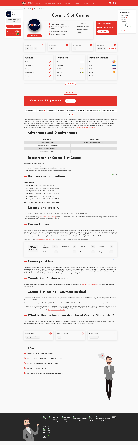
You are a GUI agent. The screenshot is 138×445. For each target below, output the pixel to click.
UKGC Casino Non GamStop (47, 217)
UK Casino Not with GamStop (86, 127)
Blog (93, 3)
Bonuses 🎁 (41, 110)
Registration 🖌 (30, 110)
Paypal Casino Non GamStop (56, 310)
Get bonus (14, 26)
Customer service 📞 (109, 110)
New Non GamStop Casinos (90, 284)
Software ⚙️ (71, 110)
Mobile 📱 (81, 110)
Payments (68, 3)
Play (112, 48)
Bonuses (85, 3)
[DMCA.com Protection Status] (114, 417)
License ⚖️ (51, 110)
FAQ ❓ (70, 114)
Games (77, 3)
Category (38, 3)
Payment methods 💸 (93, 110)
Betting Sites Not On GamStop (45, 239)
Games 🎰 (61, 110)
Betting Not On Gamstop (53, 3)
